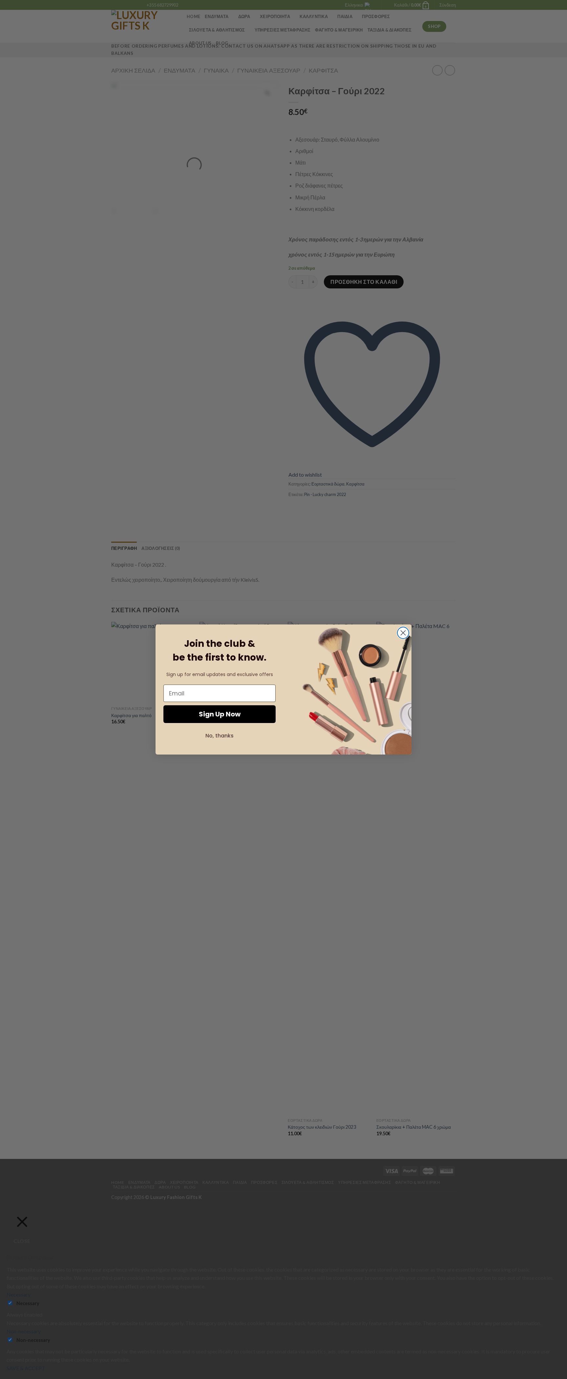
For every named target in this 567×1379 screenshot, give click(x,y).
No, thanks (219, 735)
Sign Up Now (220, 714)
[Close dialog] (403, 633)
